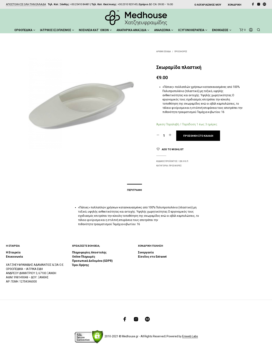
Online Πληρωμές (83, 256)
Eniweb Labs (190, 336)
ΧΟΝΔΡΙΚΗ (234, 4)
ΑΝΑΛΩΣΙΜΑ (162, 30)
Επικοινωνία (14, 256)
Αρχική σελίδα (163, 51)
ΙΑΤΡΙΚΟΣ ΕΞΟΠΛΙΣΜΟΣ (55, 30)
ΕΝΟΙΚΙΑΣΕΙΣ (220, 30)
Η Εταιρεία (13, 252)
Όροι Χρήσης (80, 265)
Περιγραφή (134, 189)
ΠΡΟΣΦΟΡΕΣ (180, 51)
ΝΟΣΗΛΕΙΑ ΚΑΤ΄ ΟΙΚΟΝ (94, 30)
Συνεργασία (146, 252)
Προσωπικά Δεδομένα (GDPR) (92, 260)
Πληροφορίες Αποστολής (89, 252)
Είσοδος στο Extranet (152, 256)
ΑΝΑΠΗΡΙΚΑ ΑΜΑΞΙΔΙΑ (131, 30)
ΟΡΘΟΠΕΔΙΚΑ (23, 30)
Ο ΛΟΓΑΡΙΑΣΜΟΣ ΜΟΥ (207, 4)
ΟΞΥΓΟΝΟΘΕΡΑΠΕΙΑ (191, 30)
